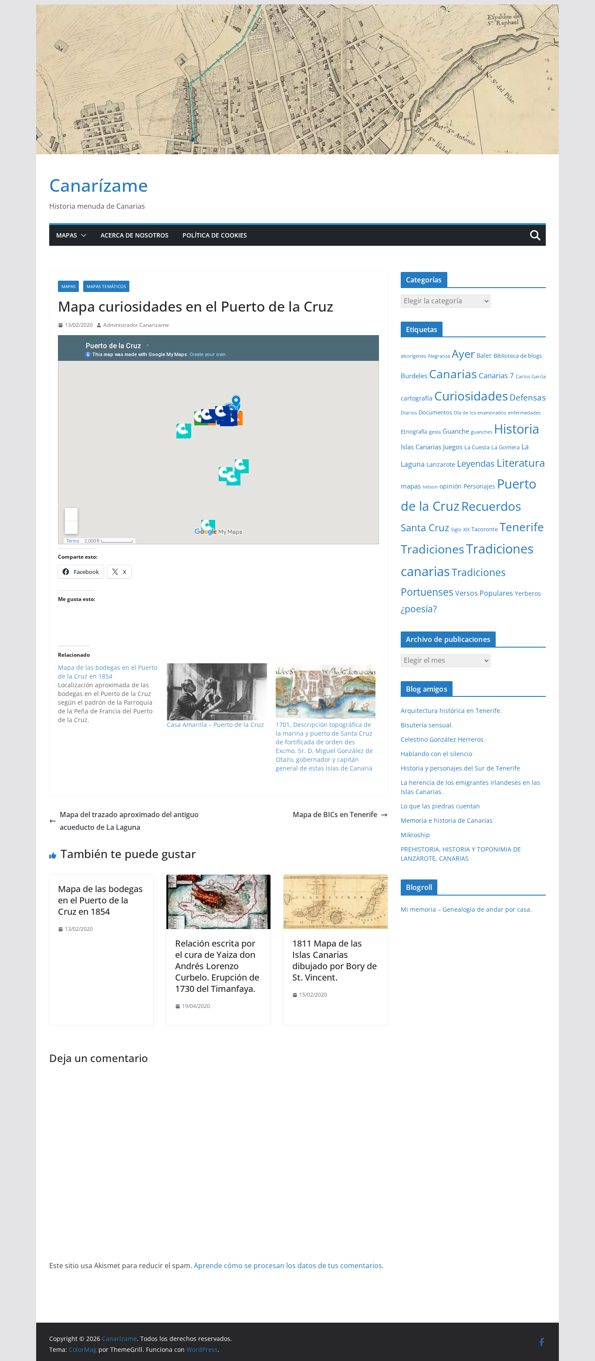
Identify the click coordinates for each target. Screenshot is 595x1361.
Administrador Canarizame (136, 325)
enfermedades (524, 413)
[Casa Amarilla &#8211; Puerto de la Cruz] (217, 691)
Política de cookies (215, 235)
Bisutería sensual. (427, 725)
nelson (430, 487)
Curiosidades (471, 395)
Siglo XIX (460, 529)
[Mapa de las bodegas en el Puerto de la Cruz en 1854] (112, 693)
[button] (82, 235)
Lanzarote (440, 464)
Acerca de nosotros (135, 235)
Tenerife (522, 526)
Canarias (453, 374)
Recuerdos (491, 506)
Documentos (435, 412)
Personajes (479, 486)
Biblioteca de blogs (518, 356)
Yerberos (528, 593)
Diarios (409, 413)
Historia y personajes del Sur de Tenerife (460, 768)
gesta (435, 432)
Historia (516, 429)
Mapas (66, 235)
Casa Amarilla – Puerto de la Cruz (215, 724)
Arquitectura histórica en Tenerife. (451, 710)
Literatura (521, 462)
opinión (450, 486)
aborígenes (413, 356)
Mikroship (415, 835)
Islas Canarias (421, 446)
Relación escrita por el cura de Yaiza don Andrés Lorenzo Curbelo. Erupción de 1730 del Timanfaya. (217, 965)
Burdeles (414, 375)
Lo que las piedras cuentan (440, 806)
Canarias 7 (496, 375)
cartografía (417, 398)
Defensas (528, 397)
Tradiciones (432, 549)
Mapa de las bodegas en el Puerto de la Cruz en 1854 (100, 900)
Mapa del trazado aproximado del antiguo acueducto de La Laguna (129, 821)
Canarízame (98, 185)
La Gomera (505, 447)
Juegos (453, 446)
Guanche (456, 431)
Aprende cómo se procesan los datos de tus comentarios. (289, 1265)
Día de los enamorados (480, 413)
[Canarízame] (297, 10)
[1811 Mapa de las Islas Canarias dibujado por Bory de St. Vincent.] (336, 881)
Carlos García (531, 376)
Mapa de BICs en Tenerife (335, 814)
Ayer (463, 353)
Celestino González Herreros (442, 739)
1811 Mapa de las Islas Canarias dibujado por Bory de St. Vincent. (334, 960)
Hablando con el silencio (436, 754)
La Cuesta (477, 447)
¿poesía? (419, 609)
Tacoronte (484, 529)
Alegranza (439, 356)
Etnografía (414, 431)
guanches (481, 432)
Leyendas (476, 463)
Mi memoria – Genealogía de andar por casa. (466, 909)
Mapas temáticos (106, 286)
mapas (411, 486)
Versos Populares (484, 593)
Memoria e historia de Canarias (447, 820)
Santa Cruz (425, 527)
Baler (484, 355)
